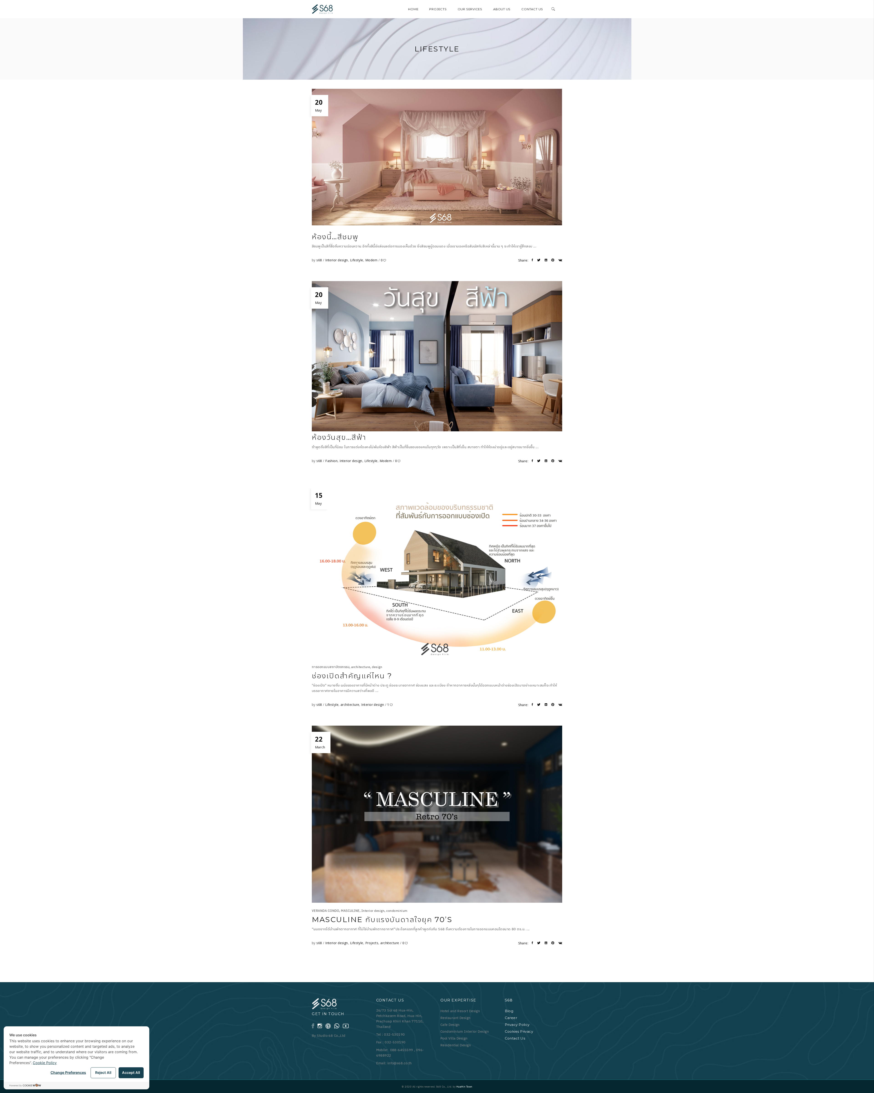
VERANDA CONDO (325, 911)
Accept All (131, 1072)
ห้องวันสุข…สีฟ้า (339, 437)
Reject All (103, 1072)
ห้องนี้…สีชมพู (335, 236)
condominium (396, 911)
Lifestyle (356, 260)
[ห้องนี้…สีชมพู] (437, 157)
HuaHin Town (464, 1086)
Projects (372, 943)
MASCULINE (350, 911)
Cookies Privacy (519, 1031)
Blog (509, 1011)
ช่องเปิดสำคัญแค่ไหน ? (352, 675)
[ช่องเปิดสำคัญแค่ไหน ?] (437, 570)
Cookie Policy (45, 1062)
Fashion (331, 461)
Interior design (336, 260)
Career (511, 1018)
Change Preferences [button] (68, 1072)
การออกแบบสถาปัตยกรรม (330, 667)
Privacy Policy (517, 1024)
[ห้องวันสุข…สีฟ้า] (437, 356)
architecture (360, 667)
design (377, 667)
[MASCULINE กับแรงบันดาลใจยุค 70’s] (437, 814)
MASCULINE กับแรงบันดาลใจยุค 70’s (382, 919)
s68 (319, 260)
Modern (371, 260)
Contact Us (515, 1038)
